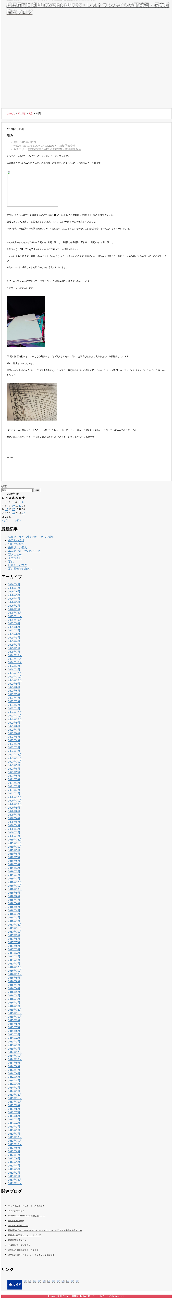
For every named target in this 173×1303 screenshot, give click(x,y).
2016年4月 (14, 995)
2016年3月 (14, 999)
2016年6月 (14, 988)
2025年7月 (14, 630)
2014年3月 (14, 1084)
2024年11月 (15, 658)
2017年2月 (14, 960)
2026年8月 (14, 584)
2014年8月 (14, 1066)
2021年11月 (15, 758)
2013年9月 (14, 1105)
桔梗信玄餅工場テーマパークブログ (24, 1235)
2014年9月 (14, 1062)
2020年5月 (14, 821)
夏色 (11, 561)
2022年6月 (14, 733)
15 (6, 509)
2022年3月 (14, 743)
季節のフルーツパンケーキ (24, 551)
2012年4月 (14, 1165)
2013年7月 (14, 1112)
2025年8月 (14, 627)
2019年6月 (14, 860)
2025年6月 (14, 634)
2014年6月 (14, 1073)
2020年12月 (15, 797)
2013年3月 (14, 1126)
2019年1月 (14, 878)
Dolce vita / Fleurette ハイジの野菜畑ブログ (26, 1216)
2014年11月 (15, 1055)
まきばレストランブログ (19, 1245)
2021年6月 (14, 775)
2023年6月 (14, 690)
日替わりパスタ (17, 565)
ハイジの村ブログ (16, 1211)
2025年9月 (14, 623)
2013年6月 (14, 1116)
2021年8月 (14, 768)
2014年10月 (15, 1059)
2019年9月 (14, 850)
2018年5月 (14, 906)
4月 (31, 113)
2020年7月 (14, 814)
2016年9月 (14, 977)
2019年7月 (14, 857)
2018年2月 (14, 917)
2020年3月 (14, 828)
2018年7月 (14, 899)
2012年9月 (14, 1147)
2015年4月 (14, 1038)
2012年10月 (15, 1144)
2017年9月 (14, 935)
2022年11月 (15, 715)
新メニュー (15, 554)
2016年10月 (15, 974)
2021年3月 (14, 786)
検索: (4, 486)
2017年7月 (14, 942)
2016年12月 (15, 967)
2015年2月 (14, 1045)
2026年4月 (14, 598)
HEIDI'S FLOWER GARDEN (85, 1296)
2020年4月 (14, 825)
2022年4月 (14, 740)
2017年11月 (15, 928)
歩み (10, 135)
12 (20, 505)
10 (13, 505)
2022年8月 (14, 726)
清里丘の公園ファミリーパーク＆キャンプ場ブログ (31, 1255)
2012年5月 (14, 1162)
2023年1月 (14, 708)
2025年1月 (14, 651)
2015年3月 (14, 1041)
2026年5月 (14, 595)
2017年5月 (14, 949)
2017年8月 (14, 938)
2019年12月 (15, 839)
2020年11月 (15, 800)
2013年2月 (14, 1130)
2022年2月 (14, 747)
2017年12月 (15, 924)
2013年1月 (14, 1133)
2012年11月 (15, 1140)
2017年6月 (14, 945)
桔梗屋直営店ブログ (17, 1240)
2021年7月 (14, 772)
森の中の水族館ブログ (18, 1225)
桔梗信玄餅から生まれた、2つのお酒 (30, 536)
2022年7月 (14, 729)
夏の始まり (15, 558)
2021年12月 (15, 754)
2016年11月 (15, 970)
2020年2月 (14, 832)
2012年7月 (14, 1154)
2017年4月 (14, 953)
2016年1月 (14, 1006)
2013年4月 (14, 1123)
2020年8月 (14, 811)
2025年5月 (14, 637)
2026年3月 (14, 602)
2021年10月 (15, 761)
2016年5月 (14, 991)
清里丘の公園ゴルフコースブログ (23, 1250)
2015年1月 (14, 1048)
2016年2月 (14, 1002)
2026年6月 (14, 591)
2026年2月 (14, 605)
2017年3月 (14, 956)
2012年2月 (14, 1172)
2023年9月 (14, 683)
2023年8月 (14, 687)
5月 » (18, 520)
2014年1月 (14, 1091)
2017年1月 (14, 963)
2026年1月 (14, 609)
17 (13, 509)
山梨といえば (16, 540)
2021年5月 (14, 779)
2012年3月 (14, 1169)
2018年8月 (14, 896)
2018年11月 (15, 885)
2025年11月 (15, 616)
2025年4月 (14, 641)
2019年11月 (15, 843)
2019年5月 (14, 864)
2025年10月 (15, 619)
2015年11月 (15, 1013)
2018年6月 (14, 903)
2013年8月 (14, 1108)
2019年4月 (14, 867)
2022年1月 (14, 751)
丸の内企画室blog (16, 1220)
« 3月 (5, 520)
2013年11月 (15, 1098)
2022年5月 (14, 736)
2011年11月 (15, 1183)
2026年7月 (14, 588)
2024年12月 (15, 655)
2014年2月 (14, 1087)
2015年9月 (14, 1020)
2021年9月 (14, 765)
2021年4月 (14, 782)
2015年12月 (15, 1009)
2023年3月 (14, 701)
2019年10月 (15, 846)
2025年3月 (14, 644)
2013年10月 (15, 1101)
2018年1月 (14, 921)
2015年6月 (14, 1030)
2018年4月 (14, 910)
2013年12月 (15, 1094)
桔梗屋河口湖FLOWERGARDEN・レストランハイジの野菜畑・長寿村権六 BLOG (45, 1230)
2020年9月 (14, 807)
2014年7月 (14, 1069)
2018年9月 (14, 892)
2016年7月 (14, 984)
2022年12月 (15, 712)
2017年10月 (15, 931)
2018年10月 (15, 889)
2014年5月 (14, 1077)
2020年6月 (14, 818)
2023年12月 (15, 673)
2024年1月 (14, 669)
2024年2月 (14, 665)
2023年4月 (14, 697)
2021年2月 (14, 790)
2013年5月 (14, 1119)
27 (23, 513)
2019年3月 (14, 871)
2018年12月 (15, 882)
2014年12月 (15, 1052)
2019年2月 (14, 875)
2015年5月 (14, 1034)
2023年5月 (14, 694)
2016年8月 (14, 981)
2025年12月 (15, 612)
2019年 (22, 113)
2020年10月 (15, 804)
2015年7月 (14, 1027)
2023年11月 (15, 676)
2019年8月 (14, 853)
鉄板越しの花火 (17, 547)
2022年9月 (14, 722)
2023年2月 (14, 704)
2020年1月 (14, 836)
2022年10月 (15, 719)
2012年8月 (14, 1151)
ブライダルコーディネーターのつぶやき (26, 1206)
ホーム (11, 113)
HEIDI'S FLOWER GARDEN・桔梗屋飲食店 (54, 149)
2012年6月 (14, 1158)
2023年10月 (15, 680)
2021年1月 (14, 793)
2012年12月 (15, 1137)
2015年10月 (15, 1016)
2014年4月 (14, 1080)
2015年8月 (14, 1023)
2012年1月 (14, 1176)
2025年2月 (14, 648)
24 (13, 513)
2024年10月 (15, 662)
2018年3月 (14, 914)
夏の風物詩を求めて (20, 568)
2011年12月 (15, 1179)
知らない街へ (16, 543)
